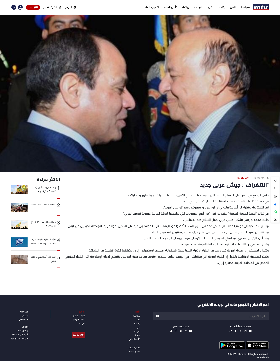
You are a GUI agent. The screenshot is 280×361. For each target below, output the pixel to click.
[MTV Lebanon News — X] (240, 330)
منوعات (198, 7)
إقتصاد (221, 7)
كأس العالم (170, 7)
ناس (233, 7)
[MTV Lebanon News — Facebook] (235, 330)
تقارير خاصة (152, 7)
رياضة (185, 7)
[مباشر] (78, 327)
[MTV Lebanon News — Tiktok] (230, 330)
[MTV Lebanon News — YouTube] (250, 330)
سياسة (245, 7)
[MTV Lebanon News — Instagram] (245, 330)
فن (210, 7)
